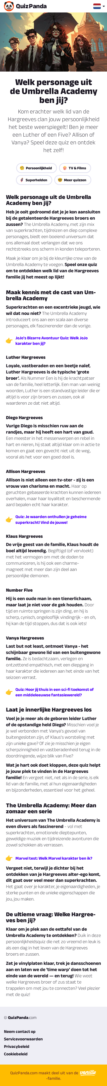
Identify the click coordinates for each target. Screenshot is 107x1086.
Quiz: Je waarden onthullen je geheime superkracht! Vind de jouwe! (51, 519)
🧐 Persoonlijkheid (36, 168)
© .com (20, 1017)
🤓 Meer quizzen (72, 180)
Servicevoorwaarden (23, 1039)
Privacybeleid (16, 1046)
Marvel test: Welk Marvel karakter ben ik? (53, 858)
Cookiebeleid (16, 1054)
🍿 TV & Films (74, 168)
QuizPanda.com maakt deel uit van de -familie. (44, 1076)
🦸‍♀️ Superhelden (33, 180)
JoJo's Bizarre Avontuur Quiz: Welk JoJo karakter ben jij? (51, 341)
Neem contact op (20, 1031)
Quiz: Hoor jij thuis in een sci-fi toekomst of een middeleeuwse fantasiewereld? (54, 692)
